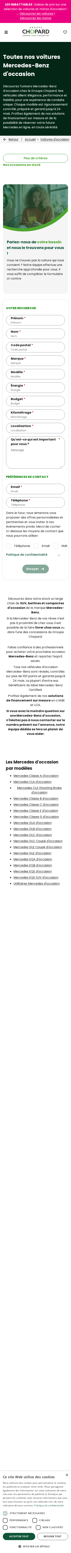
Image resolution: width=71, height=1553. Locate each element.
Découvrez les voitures (36, 13)
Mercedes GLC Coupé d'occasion (37, 841)
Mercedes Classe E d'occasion (35, 810)
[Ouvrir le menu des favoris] (65, 32)
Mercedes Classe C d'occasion (36, 804)
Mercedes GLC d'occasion (32, 835)
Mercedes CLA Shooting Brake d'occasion (39, 790)
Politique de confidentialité (49, 1505)
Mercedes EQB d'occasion (32, 865)
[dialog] (35, 1512)
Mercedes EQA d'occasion (32, 859)
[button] (35, 1546)
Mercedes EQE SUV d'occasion (35, 877)
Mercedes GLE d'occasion (32, 853)
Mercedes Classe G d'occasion (36, 817)
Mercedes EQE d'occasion (32, 871)
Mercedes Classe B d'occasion (35, 798)
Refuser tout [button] (53, 1536)
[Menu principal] (6, 32)
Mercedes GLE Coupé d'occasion (37, 847)
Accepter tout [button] (19, 1536)
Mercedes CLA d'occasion (32, 782)
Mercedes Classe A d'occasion (36, 776)
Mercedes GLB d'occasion (32, 829)
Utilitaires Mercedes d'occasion (36, 883)
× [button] (66, 1475)
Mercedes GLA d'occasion (32, 823)
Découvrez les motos (35, 18)
